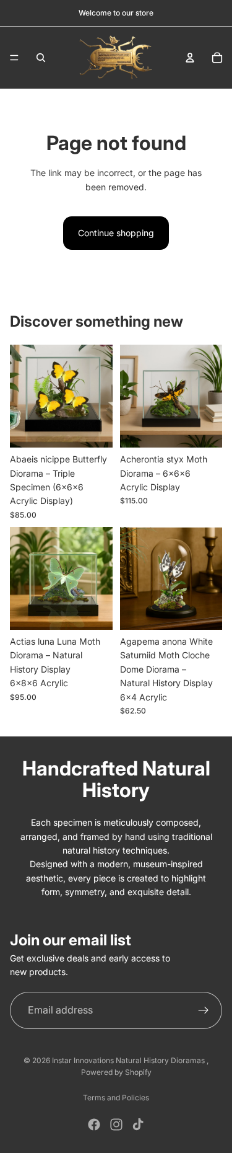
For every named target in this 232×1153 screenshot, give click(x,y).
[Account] (190, 57)
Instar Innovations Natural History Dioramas (129, 1060)
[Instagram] (116, 1124)
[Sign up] (204, 1010)
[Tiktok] (138, 1124)
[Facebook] (94, 1124)
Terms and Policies (116, 1097)
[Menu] (14, 57)
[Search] (40, 57)
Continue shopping (116, 233)
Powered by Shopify (116, 1072)
